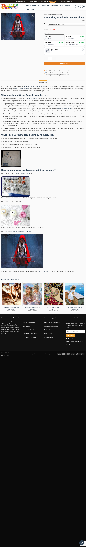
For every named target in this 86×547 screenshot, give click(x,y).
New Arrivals (54, 5)
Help (32, 9)
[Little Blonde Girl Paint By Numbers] (75, 294)
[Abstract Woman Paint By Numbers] (53, 294)
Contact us (69, 1)
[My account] (79, 6)
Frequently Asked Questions (52, 322)
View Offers (52, 1)
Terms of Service (48, 337)
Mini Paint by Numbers (29, 337)
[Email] (8, 355)
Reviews (67, 5)
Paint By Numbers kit (64, 109)
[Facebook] (2, 355)
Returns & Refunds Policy (51, 326)
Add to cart (64, 63)
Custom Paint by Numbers (30, 333)
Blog (28, 9)
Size (45, 23)
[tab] (43, 82)
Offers (61, 5)
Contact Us (47, 330)
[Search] (76, 6)
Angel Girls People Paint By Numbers (32, 308)
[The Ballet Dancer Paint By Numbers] (11, 294)
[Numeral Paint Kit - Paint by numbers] (12, 6)
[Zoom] (3, 38)
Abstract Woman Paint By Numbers (53, 308)
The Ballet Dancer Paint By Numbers (11, 308)
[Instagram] (5, 355)
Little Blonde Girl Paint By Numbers (75, 308)
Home (46, 14)
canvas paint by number (22, 173)
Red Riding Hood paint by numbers (35, 86)
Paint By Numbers (31, 98)
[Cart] (83, 6)
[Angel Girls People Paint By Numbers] (32, 294)
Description (43, 82)
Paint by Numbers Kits (32, 5)
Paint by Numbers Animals (30, 330)
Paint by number (35, 95)
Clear (83, 20)
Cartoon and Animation (55, 14)
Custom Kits (45, 5)
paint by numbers (45, 170)
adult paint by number (22, 89)
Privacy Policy (48, 333)
